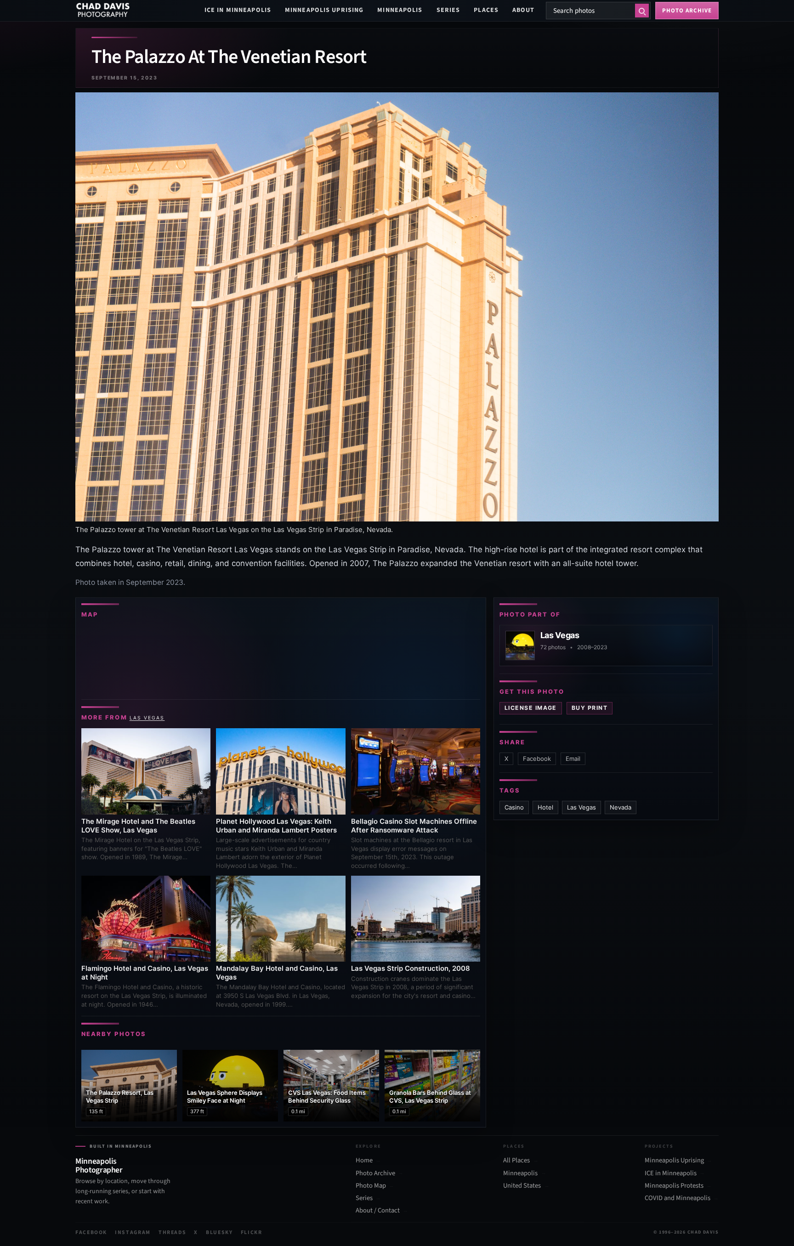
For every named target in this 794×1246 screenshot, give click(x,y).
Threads (173, 1232)
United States (522, 1185)
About (523, 10)
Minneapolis (399, 10)
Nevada (620, 807)
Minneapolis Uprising (324, 10)
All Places (516, 1160)
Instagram (133, 1232)
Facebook (537, 758)
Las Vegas (147, 717)
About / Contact (378, 1210)
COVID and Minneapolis (677, 1198)
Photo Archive (375, 1173)
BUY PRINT (589, 707)
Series (448, 10)
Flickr (251, 1232)
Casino (514, 807)
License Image (531, 707)
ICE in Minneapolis (237, 10)
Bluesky (219, 1232)
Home (364, 1160)
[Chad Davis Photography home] (102, 10)
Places (486, 10)
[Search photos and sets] (642, 10)
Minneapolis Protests (674, 1185)
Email (573, 758)
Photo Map (371, 1185)
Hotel (545, 807)
